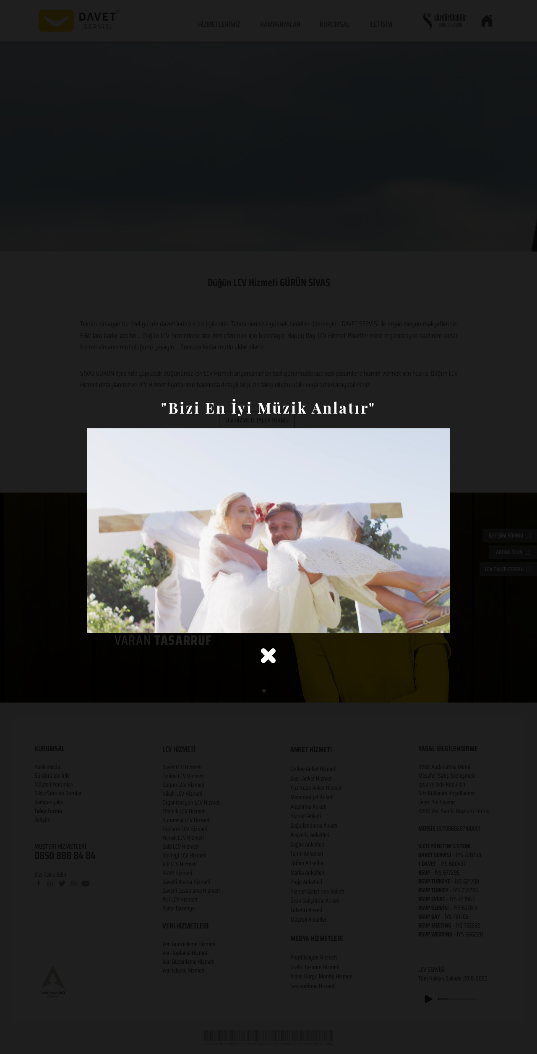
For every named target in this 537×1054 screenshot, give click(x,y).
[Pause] (98, 621)
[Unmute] (112, 621)
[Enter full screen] (438, 621)
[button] (268, 655)
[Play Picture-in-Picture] (424, 621)
